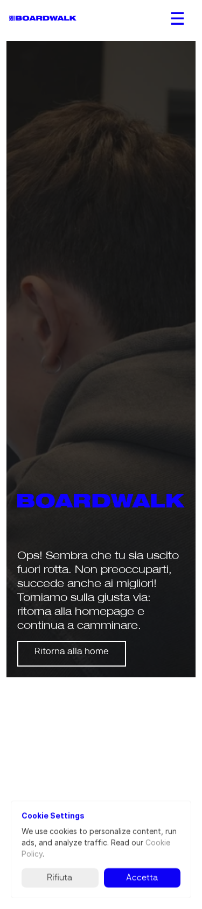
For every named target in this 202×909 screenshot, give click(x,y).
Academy (24, 901)
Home (19, 774)
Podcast (119, 774)
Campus (120, 797)
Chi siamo (28, 797)
